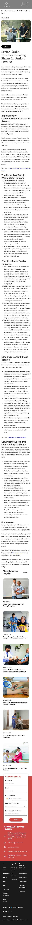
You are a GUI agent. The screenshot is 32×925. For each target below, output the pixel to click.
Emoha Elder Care (17, 553)
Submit (16, 819)
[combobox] (9, 798)
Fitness (3, 10)
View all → (25, 572)
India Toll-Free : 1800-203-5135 (18, 851)
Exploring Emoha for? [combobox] (11, 806)
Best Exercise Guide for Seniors (17, 437)
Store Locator (5, 900)
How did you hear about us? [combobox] (12, 813)
